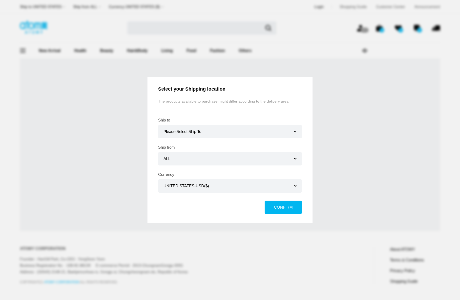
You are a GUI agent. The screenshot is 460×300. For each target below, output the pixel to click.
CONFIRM (283, 207)
